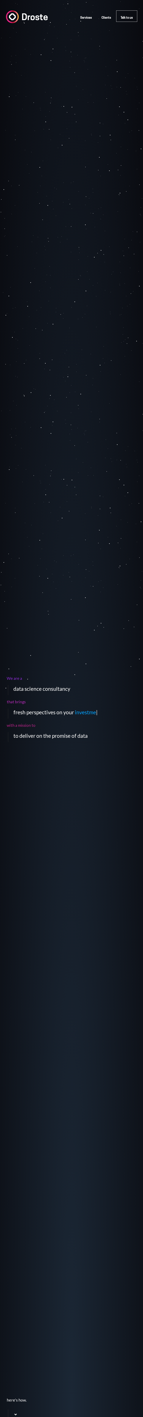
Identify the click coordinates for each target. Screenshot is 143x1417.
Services (86, 17)
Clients (106, 17)
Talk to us (127, 17)
